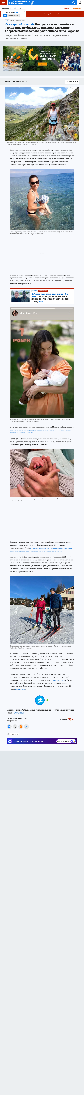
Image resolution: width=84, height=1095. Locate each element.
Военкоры (32, 14)
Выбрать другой (13, 15)
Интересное (14, 734)
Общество (34, 290)
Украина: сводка (45, 14)
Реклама (66, 8)
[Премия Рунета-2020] (32, 3)
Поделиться (73, 81)
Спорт (7, 20)
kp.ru (73, 719)
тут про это (20, 689)
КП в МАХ (57, 14)
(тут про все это (58, 680)
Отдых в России (68, 14)
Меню (3, 2)
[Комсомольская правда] (19, 2)
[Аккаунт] (80, 2)
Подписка (77, 8)
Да (5, 15)
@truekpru (19, 712)
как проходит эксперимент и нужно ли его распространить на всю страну (50, 298)
